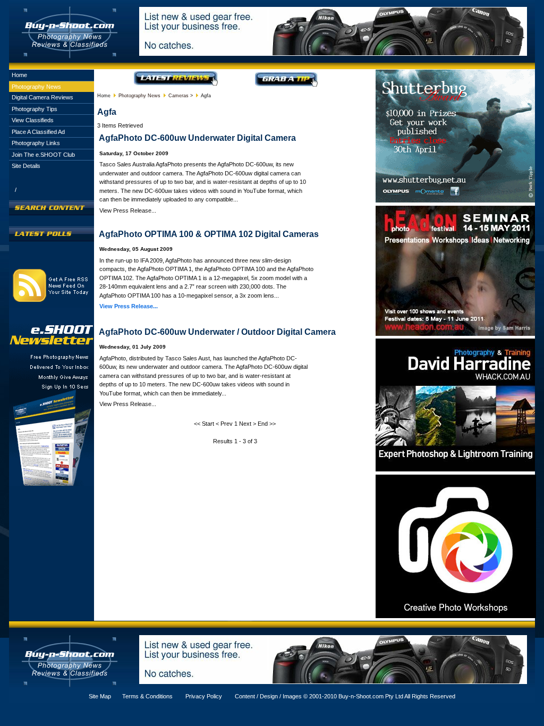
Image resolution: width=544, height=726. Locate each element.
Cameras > (180, 95)
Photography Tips (34, 109)
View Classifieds (33, 120)
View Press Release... (128, 306)
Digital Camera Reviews (42, 97)
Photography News (36, 86)
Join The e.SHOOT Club (43, 154)
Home (19, 75)
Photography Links (36, 143)
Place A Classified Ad (38, 132)
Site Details (26, 166)
